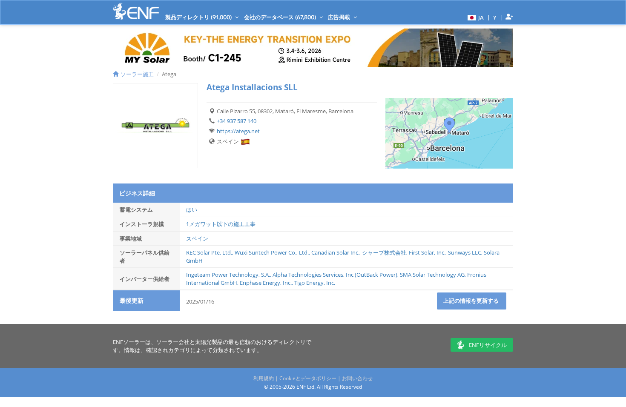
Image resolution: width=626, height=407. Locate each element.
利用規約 (263, 378)
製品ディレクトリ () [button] (199, 17)
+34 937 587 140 (236, 121)
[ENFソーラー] (136, 11)
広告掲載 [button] (339, 17)
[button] (474, 17)
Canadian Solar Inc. (335, 252)
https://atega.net (238, 131)
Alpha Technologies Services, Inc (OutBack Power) (335, 274)
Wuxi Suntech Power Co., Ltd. (272, 252)
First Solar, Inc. (427, 252)
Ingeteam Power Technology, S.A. (228, 274)
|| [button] (495, 17)
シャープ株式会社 (384, 252)
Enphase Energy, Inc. (266, 283)
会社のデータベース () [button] (280, 17)
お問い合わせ (357, 378)
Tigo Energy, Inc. (314, 283)
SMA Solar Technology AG (432, 274)
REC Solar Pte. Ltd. (209, 252)
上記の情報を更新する (471, 300)
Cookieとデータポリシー (307, 378)
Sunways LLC (464, 252)
